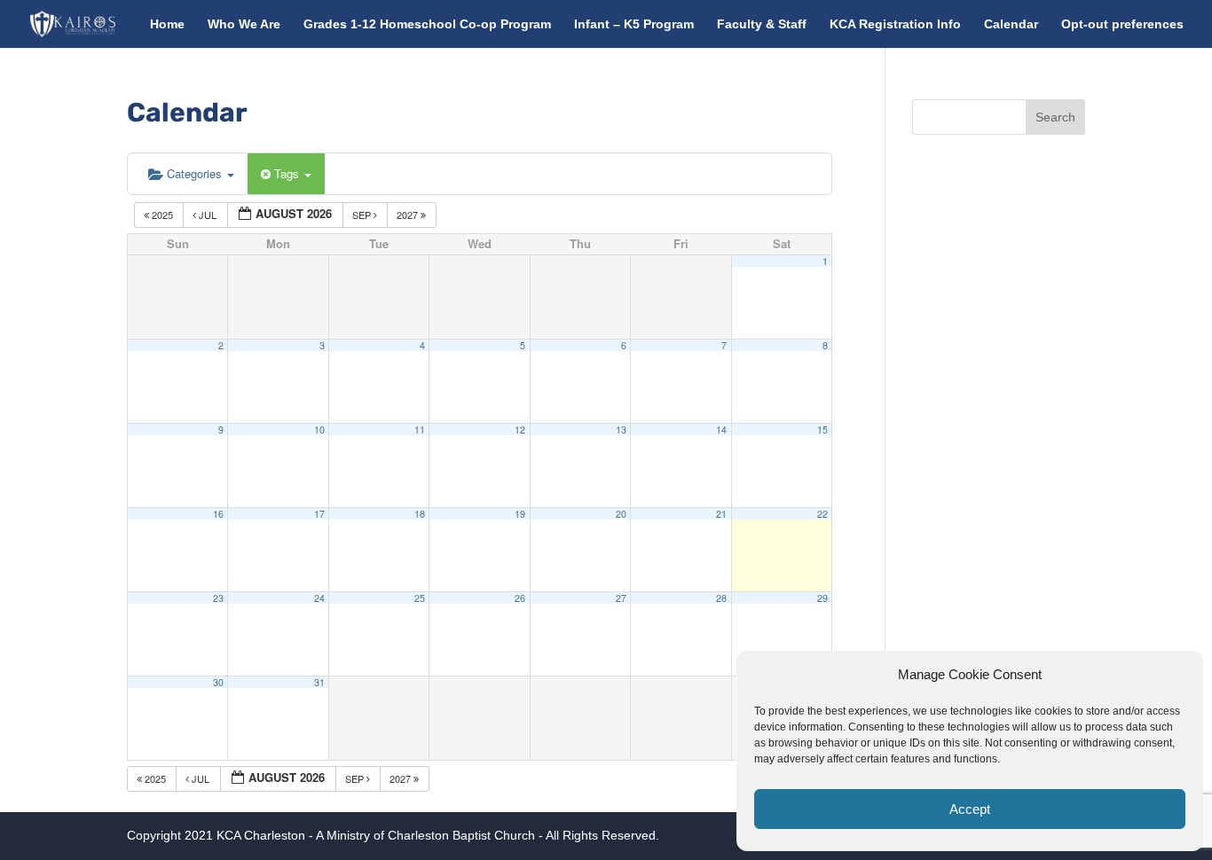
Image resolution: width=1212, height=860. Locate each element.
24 (319, 598)
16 (218, 513)
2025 (162, 214)
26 (520, 598)
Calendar (1011, 24)
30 (218, 682)
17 (319, 513)
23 (218, 598)
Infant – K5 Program (634, 24)
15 (822, 429)
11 (419, 429)
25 (419, 598)
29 (822, 598)
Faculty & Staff (762, 24)
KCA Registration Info (895, 24)
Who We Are (244, 24)
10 (319, 429)
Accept (969, 809)
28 (721, 598)
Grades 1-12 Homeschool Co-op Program (427, 24)
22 (822, 513)
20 (621, 513)
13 (621, 429)
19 (520, 513)
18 (419, 513)
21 (721, 513)
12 (520, 429)
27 (621, 598)
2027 (409, 214)
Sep (363, 214)
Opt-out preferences (1122, 24)
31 (319, 682)
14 (721, 429)
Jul (207, 214)
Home (167, 24)
